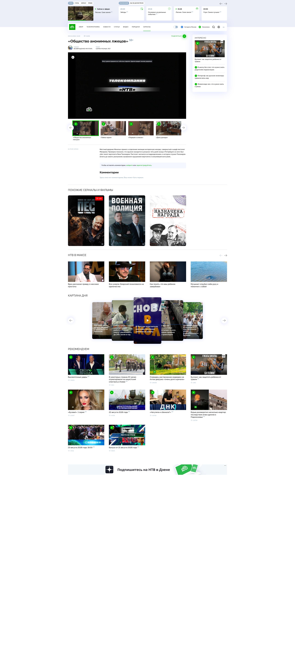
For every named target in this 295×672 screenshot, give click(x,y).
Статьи (117, 27)
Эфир (81, 27)
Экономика (205, 27)
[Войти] (219, 27)
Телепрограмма (93, 27)
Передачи (136, 27)
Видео (125, 27)
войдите (129, 165)
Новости (107, 27)
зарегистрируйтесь (144, 165)
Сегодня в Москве (190, 27)
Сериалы (147, 27)
